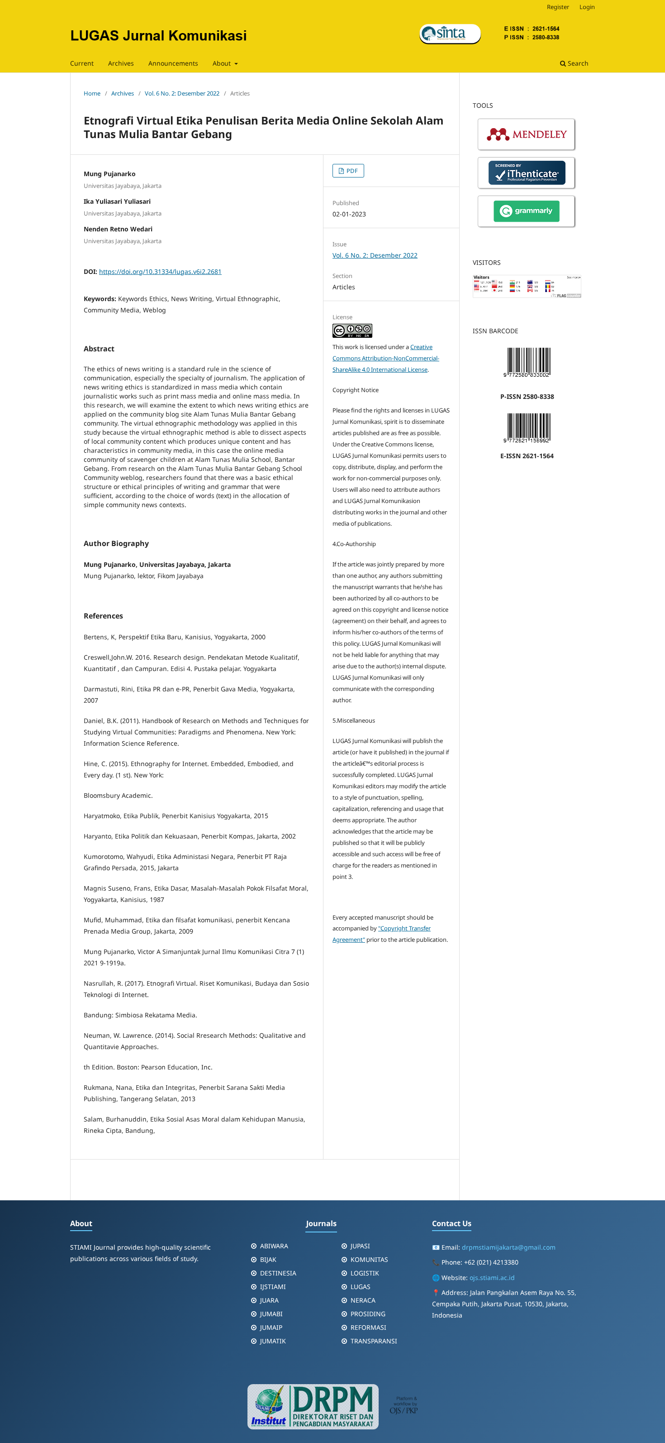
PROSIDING (368, 1313)
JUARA (269, 1300)
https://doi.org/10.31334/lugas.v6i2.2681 (160, 271)
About (223, 63)
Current (82, 63)
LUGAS (360, 1286)
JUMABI (271, 1313)
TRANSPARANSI (374, 1341)
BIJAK (268, 1259)
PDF (351, 171)
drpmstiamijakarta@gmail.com (509, 1247)
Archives (121, 63)
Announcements (173, 63)
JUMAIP (271, 1327)
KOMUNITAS (369, 1259)
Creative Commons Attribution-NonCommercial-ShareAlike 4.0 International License (385, 358)
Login (587, 7)
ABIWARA (274, 1246)
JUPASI (360, 1246)
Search (577, 63)
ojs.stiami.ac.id (492, 1277)
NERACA (363, 1300)
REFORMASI (368, 1327)
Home (92, 93)
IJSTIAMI (273, 1286)
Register (558, 7)
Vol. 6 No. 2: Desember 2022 (182, 93)
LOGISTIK (365, 1273)
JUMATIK (273, 1341)
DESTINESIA (278, 1273)
